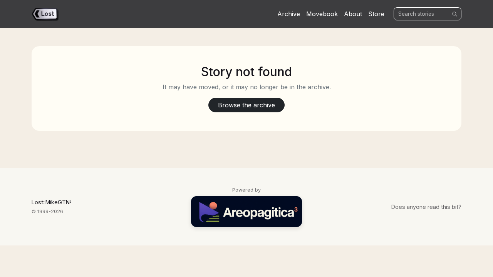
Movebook (322, 14)
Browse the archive (246, 105)
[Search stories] (454, 14)
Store (376, 14)
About (353, 14)
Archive (288, 14)
